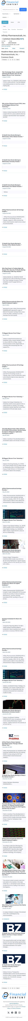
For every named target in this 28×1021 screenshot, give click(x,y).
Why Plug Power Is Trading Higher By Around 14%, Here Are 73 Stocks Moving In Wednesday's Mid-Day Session (13, 270)
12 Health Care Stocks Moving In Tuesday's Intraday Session (11, 965)
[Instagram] (19, 1013)
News (9, 29)
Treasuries (5, 32)
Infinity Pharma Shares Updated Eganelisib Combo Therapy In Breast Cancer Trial (12, 743)
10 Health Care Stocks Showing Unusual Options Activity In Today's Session (13, 934)
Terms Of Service (16, 1008)
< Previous (4, 59)
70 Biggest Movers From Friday (11, 333)
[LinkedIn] (15, 1013)
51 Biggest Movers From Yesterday (12, 520)
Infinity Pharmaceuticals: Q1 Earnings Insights (12, 365)
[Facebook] (12, 1013)
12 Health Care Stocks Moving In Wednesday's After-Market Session (13, 135)
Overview (5, 29)
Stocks (12, 22)
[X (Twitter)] (8, 1013)
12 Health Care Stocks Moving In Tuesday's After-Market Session (12, 244)
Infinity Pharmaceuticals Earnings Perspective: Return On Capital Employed (11, 583)
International (20, 29)
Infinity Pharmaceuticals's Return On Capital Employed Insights (12, 302)
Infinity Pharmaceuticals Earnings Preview (11, 489)
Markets (5, 22)
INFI (21, 39)
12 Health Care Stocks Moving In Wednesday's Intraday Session (11, 160)
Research (22, 48)
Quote (6, 48)
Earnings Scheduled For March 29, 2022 (12, 619)
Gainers (6, 192)
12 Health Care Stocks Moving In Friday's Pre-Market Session (13, 776)
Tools (4, 26)
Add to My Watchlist (6, 46)
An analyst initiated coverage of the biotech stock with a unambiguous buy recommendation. (14, 913)
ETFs (19, 22)
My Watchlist (16, 13)
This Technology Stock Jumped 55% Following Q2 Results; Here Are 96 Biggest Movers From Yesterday (12, 73)
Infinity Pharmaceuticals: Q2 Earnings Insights (13, 210)
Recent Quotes (5, 13)
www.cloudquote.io (14, 1003)
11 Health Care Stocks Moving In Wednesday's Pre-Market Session (12, 185)
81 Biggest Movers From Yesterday (12, 396)
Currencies (13, 29)
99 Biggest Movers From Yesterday (13, 458)
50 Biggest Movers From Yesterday (13, 680)
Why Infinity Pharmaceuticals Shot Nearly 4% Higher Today (14, 905)
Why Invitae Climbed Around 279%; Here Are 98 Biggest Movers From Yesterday (13, 105)
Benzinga (5, 89)
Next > (18, 59)
